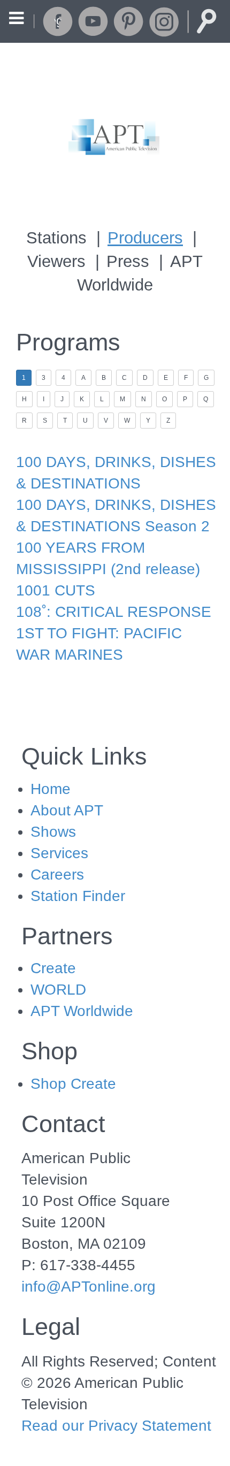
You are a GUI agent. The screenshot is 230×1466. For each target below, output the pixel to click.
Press (127, 261)
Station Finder (77, 896)
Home (50, 789)
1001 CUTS (55, 590)
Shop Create (73, 1083)
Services (59, 853)
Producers (145, 237)
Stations (56, 237)
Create (53, 968)
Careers (57, 874)
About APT (66, 810)
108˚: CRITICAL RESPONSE (113, 612)
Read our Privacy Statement (116, 1425)
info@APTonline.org (88, 1286)
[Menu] (16, 19)
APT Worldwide (81, 1011)
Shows (53, 831)
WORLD (58, 989)
